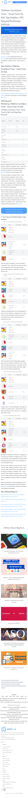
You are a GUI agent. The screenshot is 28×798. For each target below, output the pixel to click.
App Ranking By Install (7, 752)
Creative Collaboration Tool (8, 787)
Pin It (26, 696)
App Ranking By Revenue (8, 750)
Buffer (17, 696)
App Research (5, 748)
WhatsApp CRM (6, 774)
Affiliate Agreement (6, 760)
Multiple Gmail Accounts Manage (9, 782)
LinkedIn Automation (7, 776)
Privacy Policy (5, 762)
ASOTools (3, 58)
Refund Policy (5, 766)
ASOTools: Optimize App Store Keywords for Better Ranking (14, 211)
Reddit (6, 696)
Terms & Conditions (6, 764)
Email (14, 696)
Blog (3, 768)
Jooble (4, 780)
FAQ (3, 754)
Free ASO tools (4, 56)
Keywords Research (7, 746)
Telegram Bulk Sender (7, 784)
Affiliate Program (6, 758)
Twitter (2, 696)
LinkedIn (22, 696)
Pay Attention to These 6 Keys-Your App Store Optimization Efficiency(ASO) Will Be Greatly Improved (14, 644)
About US (4, 770)
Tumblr (10, 696)
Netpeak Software (6, 778)
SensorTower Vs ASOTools (14, 623)
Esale (4, 786)
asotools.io (19, 204)
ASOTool (4, 97)
